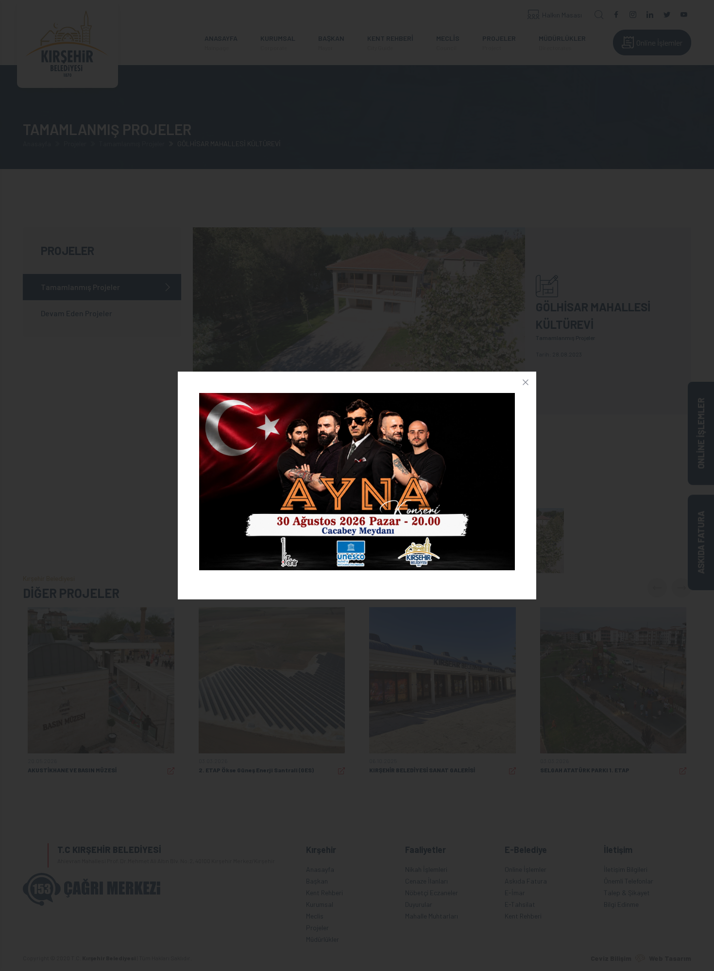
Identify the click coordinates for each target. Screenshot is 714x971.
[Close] (525, 382)
